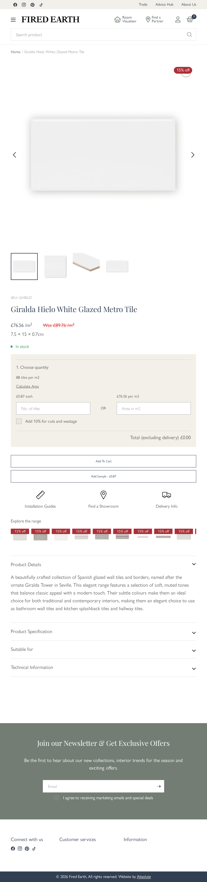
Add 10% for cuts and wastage (51, 421)
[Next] (192, 155)
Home (15, 52)
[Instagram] (23, 4)
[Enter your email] (158, 786)
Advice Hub (164, 4)
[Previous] (15, 155)
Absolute (144, 876)
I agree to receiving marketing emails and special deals (108, 797)
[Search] (189, 34)
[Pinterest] (32, 4)
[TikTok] (41, 4)
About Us (188, 4)
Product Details (26, 565)
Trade (143, 4)
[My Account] (178, 19)
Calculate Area (27, 386)
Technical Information (32, 667)
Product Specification (31, 631)
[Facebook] (15, 4)
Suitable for (22, 649)
